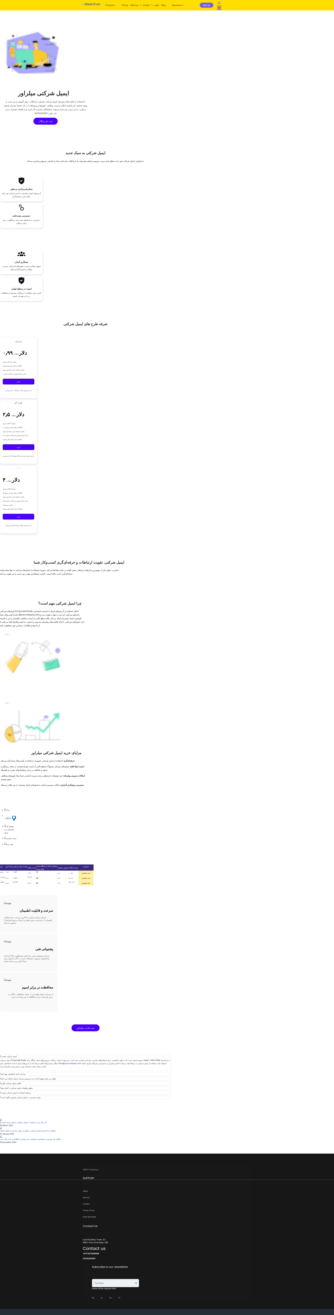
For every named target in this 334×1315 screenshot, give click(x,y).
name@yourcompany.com (69, 1063)
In (101, 1298)
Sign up (206, 5)
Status (85, 1191)
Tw (110, 1298)
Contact (146, 5)
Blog (164, 5)
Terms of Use (88, 1210)
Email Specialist (89, 1217)
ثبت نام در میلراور (85, 1028)
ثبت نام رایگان (45, 121)
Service (86, 1197)
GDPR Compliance (91, 1169)
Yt (119, 1298)
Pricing (125, 5)
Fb (93, 1298)
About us (134, 5)
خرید (18, 381)
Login (156, 5)
